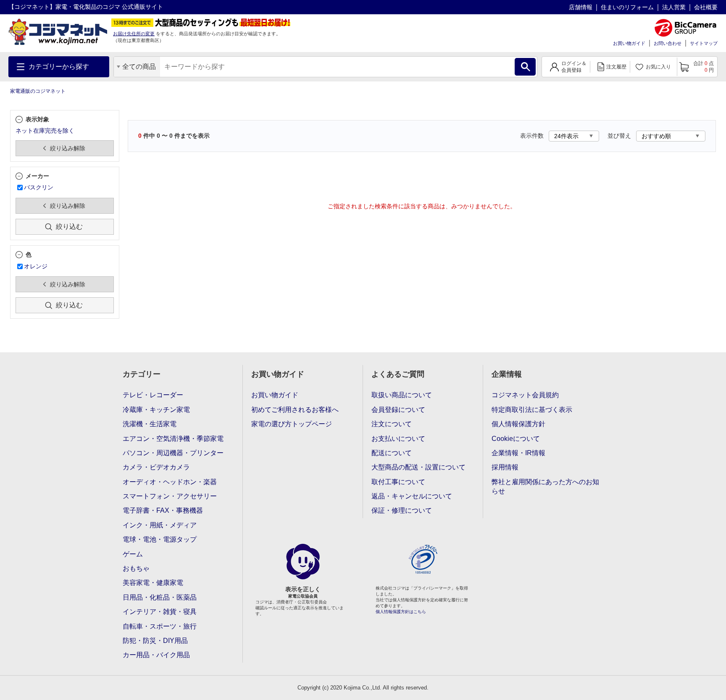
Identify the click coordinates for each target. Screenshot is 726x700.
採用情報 (505, 467)
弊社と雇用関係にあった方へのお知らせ (545, 486)
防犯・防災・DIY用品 (155, 640)
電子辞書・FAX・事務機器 (163, 510)
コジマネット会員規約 (525, 395)
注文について (391, 423)
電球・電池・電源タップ (160, 539)
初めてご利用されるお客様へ (295, 409)
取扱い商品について (401, 395)
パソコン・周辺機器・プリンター (173, 452)
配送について (391, 452)
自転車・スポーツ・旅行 (160, 626)
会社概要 (706, 7)
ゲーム (133, 554)
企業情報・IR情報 (518, 452)
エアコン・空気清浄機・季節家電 (173, 438)
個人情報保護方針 (518, 423)
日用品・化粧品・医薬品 (160, 597)
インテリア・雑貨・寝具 (160, 611)
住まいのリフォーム (627, 7)
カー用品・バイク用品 (156, 654)
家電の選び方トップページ (291, 423)
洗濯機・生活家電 (149, 423)
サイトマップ (704, 43)
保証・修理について (401, 510)
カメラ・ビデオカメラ (156, 467)
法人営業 (674, 7)
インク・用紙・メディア (160, 525)
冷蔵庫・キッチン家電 (156, 409)
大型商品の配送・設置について (418, 467)
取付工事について (398, 481)
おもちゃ (136, 568)
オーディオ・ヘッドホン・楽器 (170, 481)
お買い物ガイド (629, 43)
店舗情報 (580, 7)
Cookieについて (516, 438)
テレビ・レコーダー (153, 395)
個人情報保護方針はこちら (401, 611)
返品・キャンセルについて (411, 496)
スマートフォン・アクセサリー (170, 496)
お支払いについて (398, 438)
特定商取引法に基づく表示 (532, 409)
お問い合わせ (667, 43)
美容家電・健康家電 (153, 582)
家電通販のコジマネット (38, 91)
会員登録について (398, 409)
